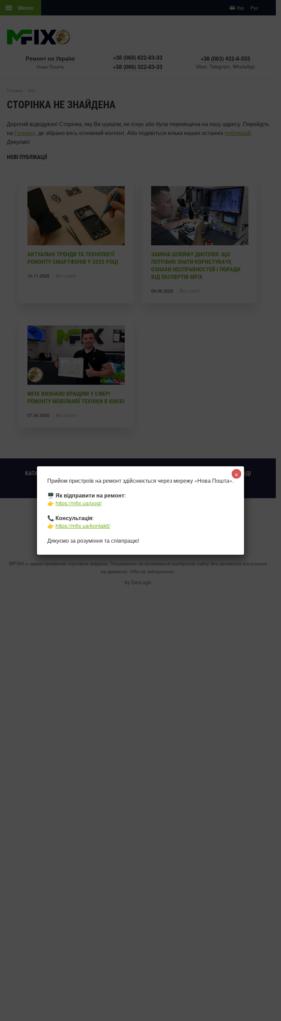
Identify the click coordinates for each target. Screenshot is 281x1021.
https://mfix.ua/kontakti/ (83, 526)
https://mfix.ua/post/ (79, 503)
